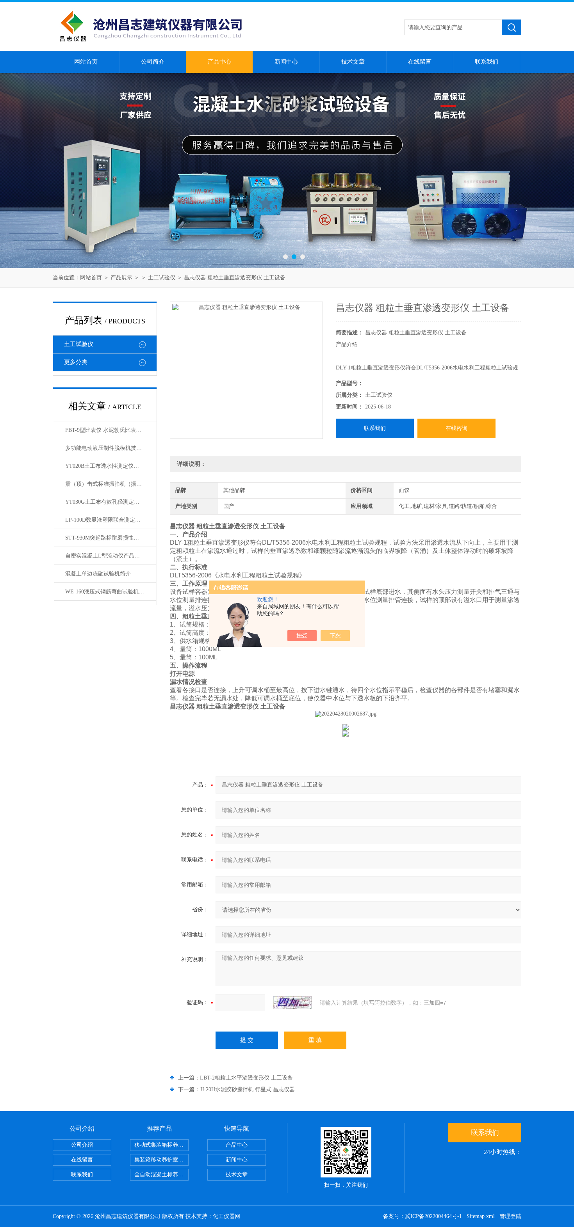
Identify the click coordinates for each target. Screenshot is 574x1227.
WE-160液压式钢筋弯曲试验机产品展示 (110, 592)
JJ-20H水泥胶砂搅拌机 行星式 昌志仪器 (247, 1089)
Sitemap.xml (481, 1216)
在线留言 (419, 62)
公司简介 (152, 62)
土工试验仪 (161, 278)
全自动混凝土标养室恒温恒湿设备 (161, 1174)
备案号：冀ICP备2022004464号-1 (422, 1216)
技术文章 (353, 62)
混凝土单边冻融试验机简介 (98, 574)
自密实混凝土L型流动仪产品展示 (105, 556)
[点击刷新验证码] (292, 1002)
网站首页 (86, 62)
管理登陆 (510, 1216)
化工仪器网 (226, 1216)
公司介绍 (82, 1145)
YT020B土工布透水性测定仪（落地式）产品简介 (110, 466)
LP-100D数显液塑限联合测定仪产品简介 (110, 520)
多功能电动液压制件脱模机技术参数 (109, 448)
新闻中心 (286, 62)
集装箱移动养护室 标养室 (161, 1160)
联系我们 (486, 62)
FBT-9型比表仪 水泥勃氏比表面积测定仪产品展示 (110, 430)
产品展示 (121, 278)
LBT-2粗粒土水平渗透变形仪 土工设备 (246, 1078)
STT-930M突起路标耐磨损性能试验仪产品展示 (110, 538)
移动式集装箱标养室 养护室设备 (161, 1145)
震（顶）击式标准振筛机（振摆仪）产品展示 (110, 484)
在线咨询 (456, 428)
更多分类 (75, 362)
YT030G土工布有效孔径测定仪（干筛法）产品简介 (110, 502)
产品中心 (219, 62)
